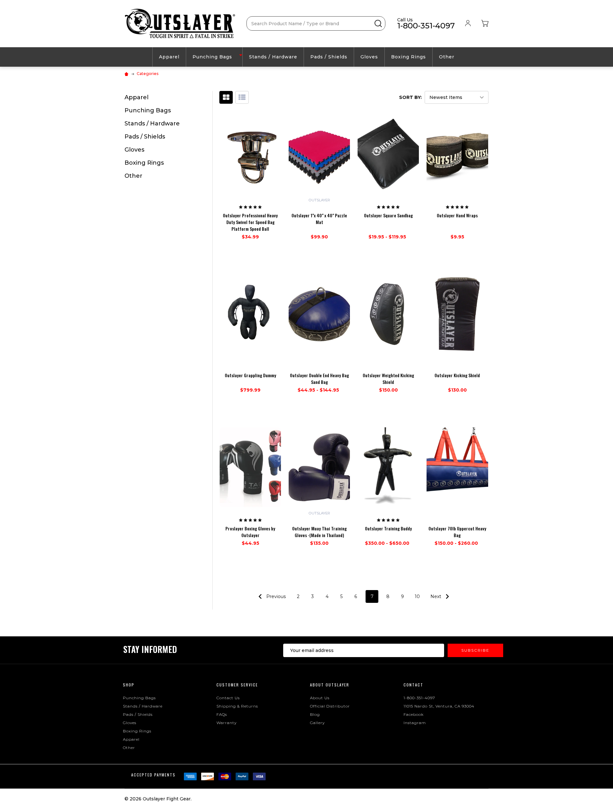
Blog (315, 714)
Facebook (414, 714)
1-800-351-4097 (419, 697)
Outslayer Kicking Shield (457, 375)
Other (446, 57)
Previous (275, 596)
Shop (128, 684)
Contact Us (228, 697)
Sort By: (410, 97)
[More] (240, 55)
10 (417, 596)
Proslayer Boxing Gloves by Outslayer (250, 531)
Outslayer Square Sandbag (388, 215)
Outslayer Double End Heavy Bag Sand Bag (319, 378)
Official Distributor (330, 706)
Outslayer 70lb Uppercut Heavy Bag (457, 531)
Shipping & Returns (237, 706)
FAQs (221, 714)
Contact (413, 684)
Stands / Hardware (273, 57)
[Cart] (484, 23)
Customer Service (237, 684)
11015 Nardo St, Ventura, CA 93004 (439, 706)
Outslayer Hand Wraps (457, 215)
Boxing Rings (408, 57)
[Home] (127, 73)
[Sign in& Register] (468, 23)
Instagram (415, 722)
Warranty (226, 722)
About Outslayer (329, 684)
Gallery (317, 722)
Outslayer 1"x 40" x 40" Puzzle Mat (319, 218)
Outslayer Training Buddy (388, 528)
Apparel (169, 57)
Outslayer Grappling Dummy (250, 375)
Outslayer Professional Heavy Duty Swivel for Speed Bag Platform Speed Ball (250, 222)
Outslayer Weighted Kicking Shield (388, 378)
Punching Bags (212, 57)
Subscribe (475, 650)
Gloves (369, 57)
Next (436, 596)
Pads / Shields (328, 57)
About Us (319, 697)
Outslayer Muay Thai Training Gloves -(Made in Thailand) (319, 531)
